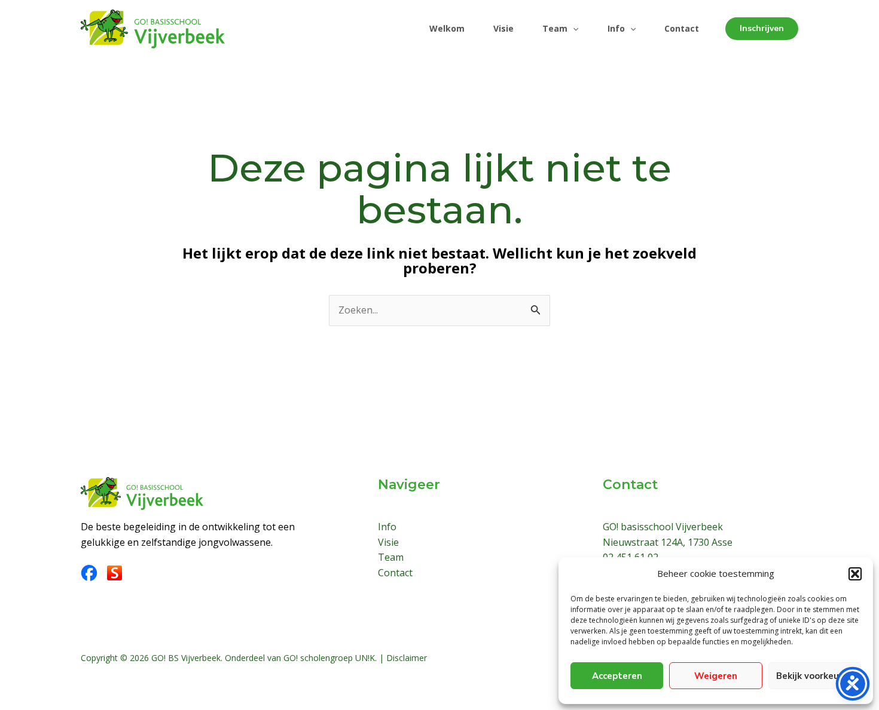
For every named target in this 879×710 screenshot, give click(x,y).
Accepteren (617, 676)
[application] (572, 29)
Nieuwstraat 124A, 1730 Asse (667, 542)
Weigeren (715, 676)
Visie (503, 28)
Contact (681, 28)
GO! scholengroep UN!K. (330, 657)
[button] (855, 574)
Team (554, 28)
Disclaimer (406, 657)
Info (616, 28)
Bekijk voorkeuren (814, 676)
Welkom (447, 28)
